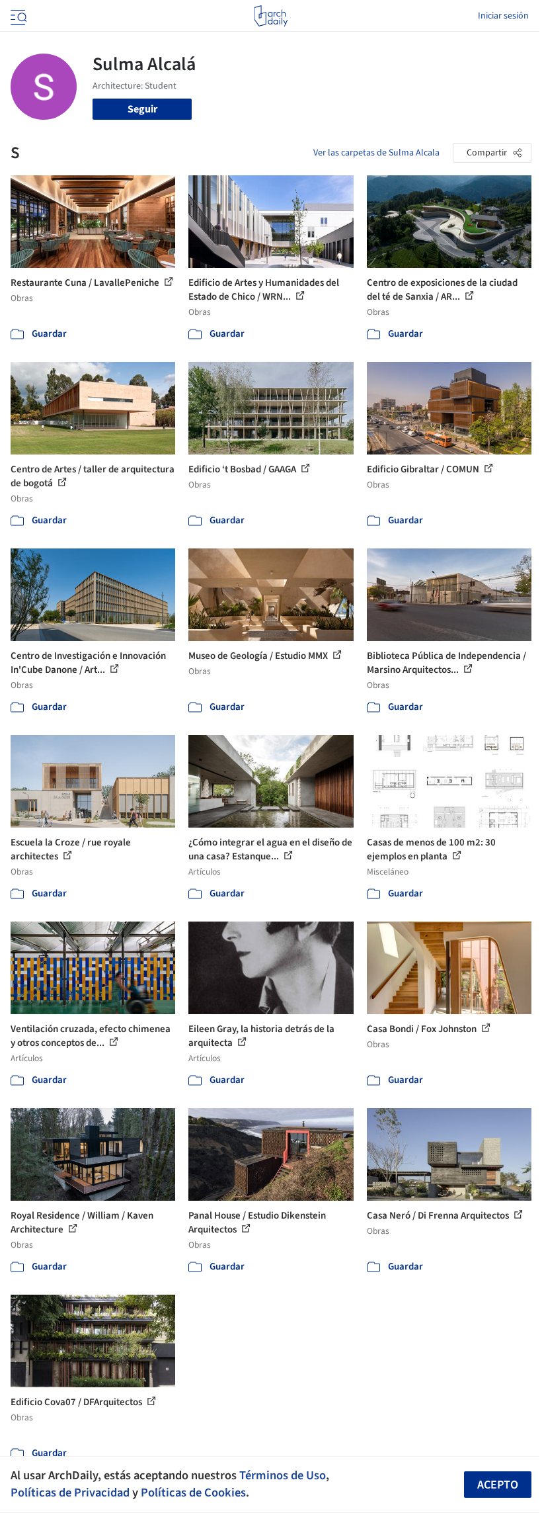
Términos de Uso (282, 1475)
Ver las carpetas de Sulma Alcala (376, 152)
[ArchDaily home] (271, 15)
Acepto (497, 1485)
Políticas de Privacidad (70, 1492)
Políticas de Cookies (193, 1492)
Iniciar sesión (503, 16)
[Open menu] (17, 16)
